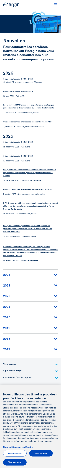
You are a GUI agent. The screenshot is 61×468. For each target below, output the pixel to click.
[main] (30, 426)
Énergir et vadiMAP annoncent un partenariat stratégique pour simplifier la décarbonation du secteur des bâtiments (28, 106)
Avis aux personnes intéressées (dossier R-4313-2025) (27, 189)
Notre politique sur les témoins (18, 446)
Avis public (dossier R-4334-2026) (18, 79)
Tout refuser (41, 453)
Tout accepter (15, 462)
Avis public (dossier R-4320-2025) (18, 156)
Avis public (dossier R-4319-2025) (18, 142)
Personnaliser (15, 453)
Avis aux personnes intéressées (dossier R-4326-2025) (27, 122)
